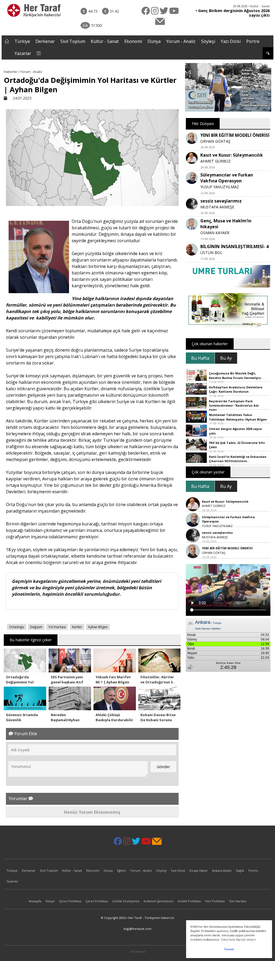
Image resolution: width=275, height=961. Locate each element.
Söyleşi (208, 41)
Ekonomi (133, 41)
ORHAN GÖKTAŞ (215, 141)
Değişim (36, 627)
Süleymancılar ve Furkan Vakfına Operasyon (226, 178)
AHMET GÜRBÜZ (215, 161)
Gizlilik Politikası (189, 901)
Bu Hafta (200, 358)
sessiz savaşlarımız (221, 201)
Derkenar (45, 41)
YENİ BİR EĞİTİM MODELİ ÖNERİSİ (234, 135)
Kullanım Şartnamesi (158, 901)
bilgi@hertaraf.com (137, 929)
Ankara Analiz (221, 870)
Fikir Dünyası (203, 123)
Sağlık (240, 870)
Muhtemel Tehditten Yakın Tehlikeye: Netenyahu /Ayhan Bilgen (238, 417)
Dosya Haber (198, 870)
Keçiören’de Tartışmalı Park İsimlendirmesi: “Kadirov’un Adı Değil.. (234, 405)
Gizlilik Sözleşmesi (125, 901)
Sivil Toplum (72, 41)
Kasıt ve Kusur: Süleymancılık (231, 155)
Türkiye (22, 41)
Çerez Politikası (70, 901)
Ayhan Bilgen (98, 627)
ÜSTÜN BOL (211, 252)
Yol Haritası (57, 627)
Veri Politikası (215, 901)
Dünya (154, 41)
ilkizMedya (137, 951)
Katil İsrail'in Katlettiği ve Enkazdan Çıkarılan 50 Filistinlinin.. (237, 459)
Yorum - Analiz (181, 41)
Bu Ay (226, 358)
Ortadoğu (16, 627)
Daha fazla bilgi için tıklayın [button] (238, 939)
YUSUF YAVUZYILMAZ (219, 186)
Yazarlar (23, 53)
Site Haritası (237, 901)
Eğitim (121, 870)
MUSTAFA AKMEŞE (217, 206)
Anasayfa (35, 901)
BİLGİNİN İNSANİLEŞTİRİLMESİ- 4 (234, 246)
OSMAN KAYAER (214, 232)
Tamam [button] (229, 949)
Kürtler (77, 627)
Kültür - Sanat (105, 41)
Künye (50, 901)
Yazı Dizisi (231, 41)
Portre (252, 41)
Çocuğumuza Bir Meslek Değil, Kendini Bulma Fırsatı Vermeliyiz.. (235, 375)
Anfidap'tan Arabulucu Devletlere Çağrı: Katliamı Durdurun (235, 389)
